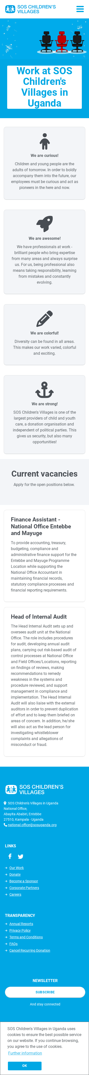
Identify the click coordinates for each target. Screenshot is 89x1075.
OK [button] (24, 1066)
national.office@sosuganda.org (32, 825)
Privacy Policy (20, 930)
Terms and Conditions (26, 937)
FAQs (13, 944)
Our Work (16, 868)
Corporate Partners (24, 888)
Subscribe (45, 992)
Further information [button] (25, 1053)
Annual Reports (21, 924)
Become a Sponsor (23, 881)
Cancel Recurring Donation (29, 950)
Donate (15, 874)
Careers (15, 894)
